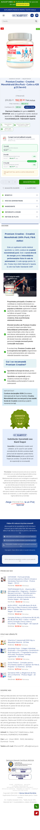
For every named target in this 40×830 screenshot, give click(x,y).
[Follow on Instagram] (5, 751)
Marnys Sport (14, 79)
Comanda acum (23, 4)
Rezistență (26, 79)
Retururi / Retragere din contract (20, 787)
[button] (36, 15)
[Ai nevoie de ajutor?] (36, 806)
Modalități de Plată (20, 790)
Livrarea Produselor (20, 786)
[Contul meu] (32, 15)
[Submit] (36, 21)
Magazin (27, 784)
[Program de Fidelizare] (36, 813)
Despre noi (19, 784)
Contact (35, 789)
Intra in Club (29, 107)
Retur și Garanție (8, 789)
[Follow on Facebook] (2, 751)
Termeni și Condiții (23, 789)
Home (11, 784)
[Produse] (3, 15)
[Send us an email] (9, 751)
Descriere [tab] (4, 225)
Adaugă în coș (29, 182)
